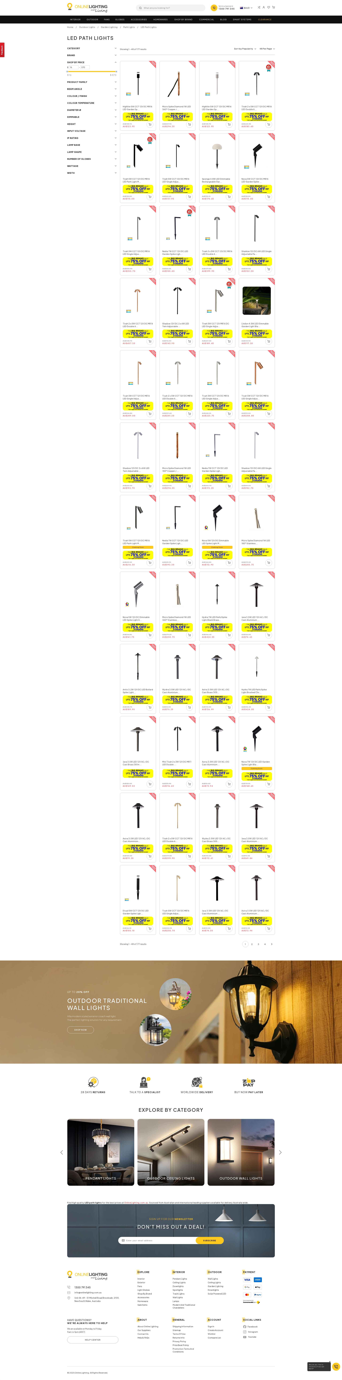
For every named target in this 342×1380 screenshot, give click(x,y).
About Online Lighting (148, 1326)
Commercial (206, 19)
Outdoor (92, 19)
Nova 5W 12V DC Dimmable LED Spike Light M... (215, 541)
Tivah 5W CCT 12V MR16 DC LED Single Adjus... (215, 325)
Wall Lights (178, 1297)
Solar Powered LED (217, 1293)
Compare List (214, 1337)
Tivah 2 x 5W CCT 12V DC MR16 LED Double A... (257, 107)
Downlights (178, 1286)
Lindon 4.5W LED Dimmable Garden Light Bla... (255, 325)
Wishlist (211, 1334)
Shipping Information (183, 1326)
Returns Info (178, 1337)
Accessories (139, 19)
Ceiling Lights (179, 1282)
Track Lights (178, 1293)
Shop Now (80, 1030)
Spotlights (178, 1290)
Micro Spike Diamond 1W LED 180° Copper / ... (176, 469)
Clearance (265, 19)
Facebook (253, 1326)
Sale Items (142, 1305)
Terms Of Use (179, 1334)
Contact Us (143, 1334)
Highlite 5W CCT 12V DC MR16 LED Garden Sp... (137, 107)
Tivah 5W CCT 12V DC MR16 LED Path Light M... (136, 180)
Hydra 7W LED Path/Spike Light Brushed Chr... (254, 690)
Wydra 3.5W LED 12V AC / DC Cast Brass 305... (216, 839)
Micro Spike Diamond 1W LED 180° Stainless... (256, 541)
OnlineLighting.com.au (136, 1202)
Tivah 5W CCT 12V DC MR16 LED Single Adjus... (175, 180)
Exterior (141, 1282)
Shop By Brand (145, 1293)
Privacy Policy (179, 1341)
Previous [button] (61, 1152)
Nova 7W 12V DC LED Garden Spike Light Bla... (256, 763)
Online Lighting (87, 8)
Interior (75, 19)
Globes (120, 19)
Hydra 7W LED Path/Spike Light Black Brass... (214, 618)
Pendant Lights (180, 1279)
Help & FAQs (143, 1337)
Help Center (93, 1340)
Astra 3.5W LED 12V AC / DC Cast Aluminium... (215, 763)
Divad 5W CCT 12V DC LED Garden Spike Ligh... (136, 912)
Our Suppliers (144, 1330)
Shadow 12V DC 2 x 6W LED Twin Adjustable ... (175, 325)
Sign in (211, 1326)
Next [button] (280, 1152)
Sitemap (177, 1330)
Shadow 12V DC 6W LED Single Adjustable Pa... (257, 252)
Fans (107, 19)
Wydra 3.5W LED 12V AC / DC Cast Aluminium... (176, 690)
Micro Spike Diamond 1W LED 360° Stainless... (176, 618)
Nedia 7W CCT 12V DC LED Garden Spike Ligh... (175, 252)
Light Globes (144, 1290)
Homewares (160, 19)
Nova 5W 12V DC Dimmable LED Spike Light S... (136, 618)
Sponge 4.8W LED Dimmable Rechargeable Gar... (216, 180)
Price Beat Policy (181, 1345)
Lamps (176, 1301)
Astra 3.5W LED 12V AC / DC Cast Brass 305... (215, 690)
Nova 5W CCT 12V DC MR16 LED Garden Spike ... (255, 180)
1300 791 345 (227, 8)
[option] (101, 1152)
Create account (215, 1330)
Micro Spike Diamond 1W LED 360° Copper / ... (176, 107)
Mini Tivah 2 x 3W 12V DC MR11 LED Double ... (177, 763)
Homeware (143, 1301)
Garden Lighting (215, 1286)
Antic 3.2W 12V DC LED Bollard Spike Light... (138, 690)
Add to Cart (150, 124)
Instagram (253, 1332)
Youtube (252, 1337)
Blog (223, 19)
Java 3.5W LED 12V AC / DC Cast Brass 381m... (136, 763)
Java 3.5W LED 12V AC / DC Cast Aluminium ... (255, 618)
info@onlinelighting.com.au (88, 1292)
